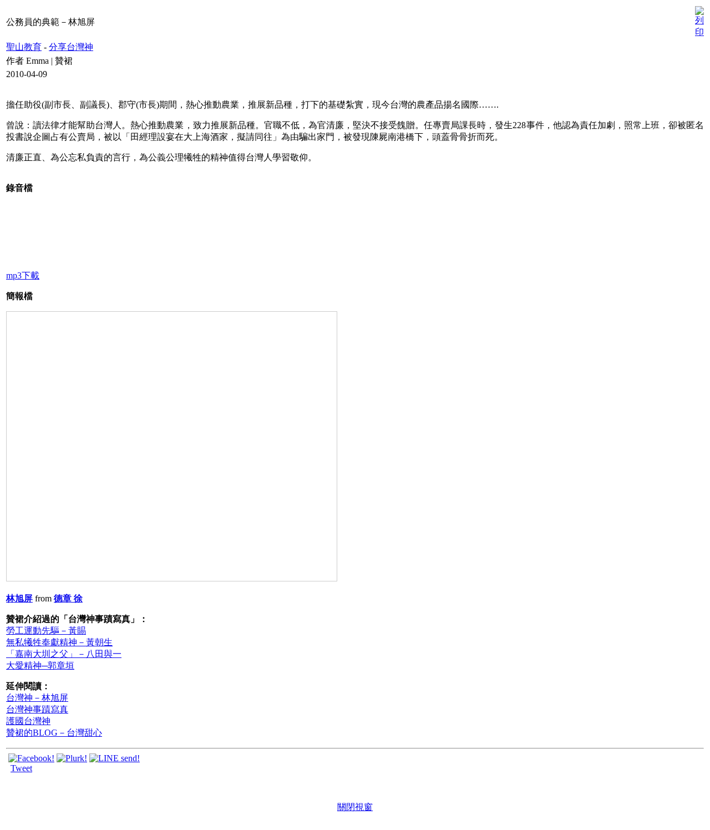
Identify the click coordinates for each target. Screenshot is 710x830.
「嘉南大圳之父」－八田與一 (63, 654)
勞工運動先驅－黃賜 (46, 630)
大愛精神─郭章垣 (40, 665)
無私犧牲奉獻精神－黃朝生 (59, 642)
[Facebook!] (31, 758)
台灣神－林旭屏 (37, 697)
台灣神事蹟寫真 (37, 709)
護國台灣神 (28, 721)
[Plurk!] (72, 758)
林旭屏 (19, 598)
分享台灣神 (71, 47)
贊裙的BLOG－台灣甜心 (54, 732)
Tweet (21, 768)
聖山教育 (24, 47)
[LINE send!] (114, 758)
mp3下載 (22, 275)
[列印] (699, 19)
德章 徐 (68, 598)
